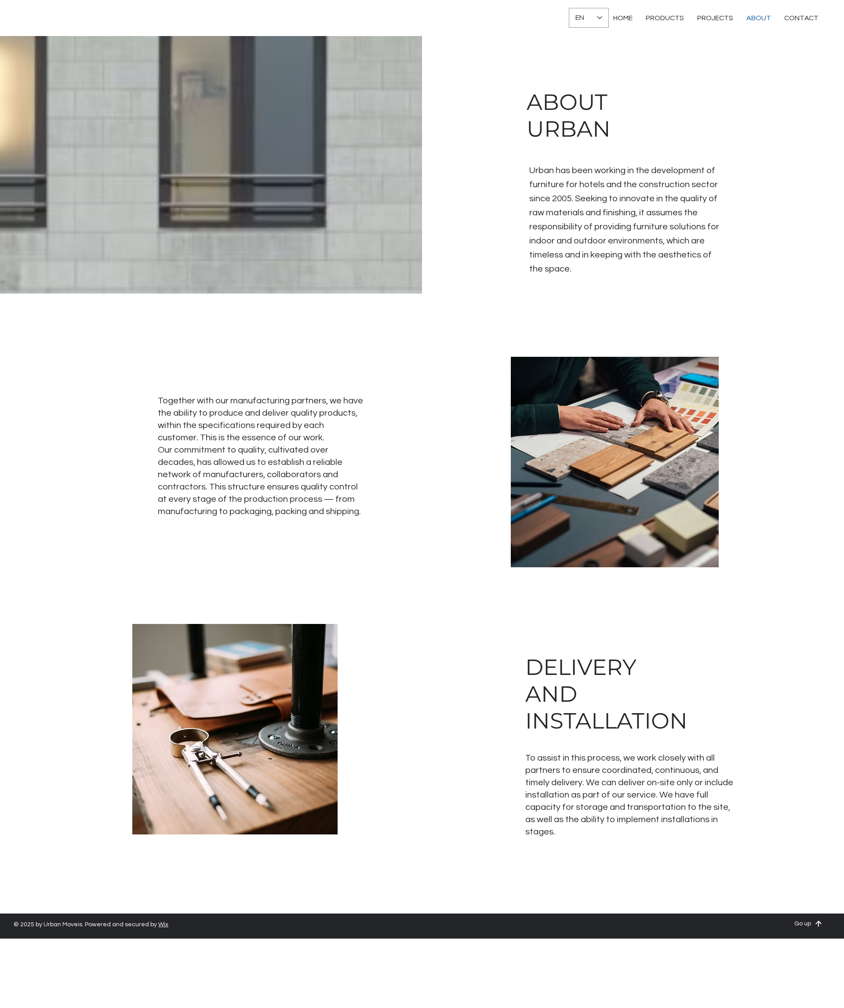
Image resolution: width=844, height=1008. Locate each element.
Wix (163, 924)
